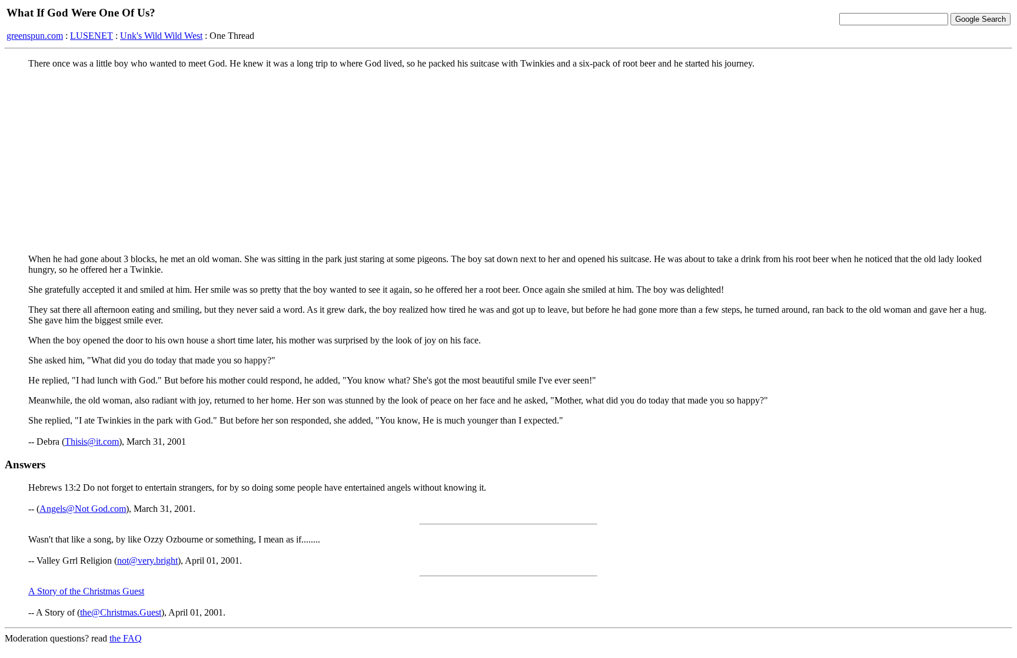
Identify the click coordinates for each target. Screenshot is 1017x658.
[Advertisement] (508, 160)
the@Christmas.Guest (120, 612)
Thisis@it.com (92, 442)
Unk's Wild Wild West (161, 36)
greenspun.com (34, 36)
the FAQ (125, 638)
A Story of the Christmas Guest (86, 591)
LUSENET (91, 36)
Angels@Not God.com (82, 509)
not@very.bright (147, 561)
